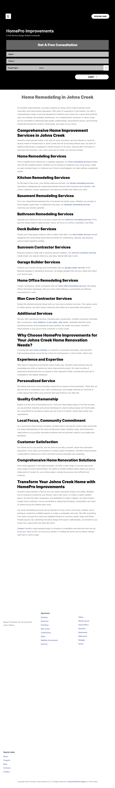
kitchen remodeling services (82, 183)
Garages (81, 640)
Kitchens (81, 629)
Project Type (13, 68)
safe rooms (63, 322)
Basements (82, 632)
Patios (80, 617)
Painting (44, 617)
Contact (20, 528)
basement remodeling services (77, 204)
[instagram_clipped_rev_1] (20, 639)
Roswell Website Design (76, 782)
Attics (43, 636)
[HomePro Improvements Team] (17, 612)
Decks (80, 644)
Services (6, 768)
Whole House (83, 621)
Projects (6, 760)
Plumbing (44, 625)
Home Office (83, 625)
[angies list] (7, 631)
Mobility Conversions (49, 640)
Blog (5, 764)
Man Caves (45, 629)
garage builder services (75, 268)
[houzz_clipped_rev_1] (20, 713)
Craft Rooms (46, 633)
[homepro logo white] (57, 4)
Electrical (44, 621)
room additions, (39, 322)
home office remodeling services (72, 286)
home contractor (40, 350)
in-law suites (52, 322)
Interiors (44, 644)
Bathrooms (82, 636)
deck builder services (82, 234)
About (5, 756)
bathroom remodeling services (78, 219)
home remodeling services (79, 162)
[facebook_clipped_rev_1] (20, 676)
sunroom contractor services (84, 253)
